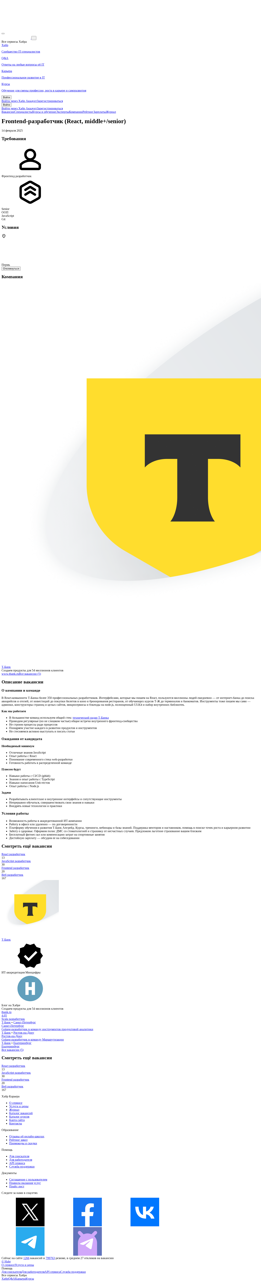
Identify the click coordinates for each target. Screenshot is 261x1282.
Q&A (11, 1278)
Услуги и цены (18, 1106)
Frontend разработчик (15, 868)
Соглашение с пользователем (28, 1179)
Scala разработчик (13, 1019)
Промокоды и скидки (23, 1143)
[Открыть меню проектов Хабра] (3, 33)
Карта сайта (17, 1120)
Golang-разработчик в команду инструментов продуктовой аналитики (47, 1029)
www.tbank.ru (10, 673)
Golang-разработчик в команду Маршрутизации (33, 1039)
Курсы (30, 1278)
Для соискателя (19, 1156)
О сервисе (15, 1102)
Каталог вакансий (21, 1113)
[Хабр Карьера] (16, 37)
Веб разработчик (12, 874)
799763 (50, 1258)
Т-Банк (6, 667)
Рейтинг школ (18, 1139)
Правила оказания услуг (25, 1183)
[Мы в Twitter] (30, 1225)
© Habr (6, 1261)
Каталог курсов (19, 1116)
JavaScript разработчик (16, 861)
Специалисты (23, 111)
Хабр (5, 1278)
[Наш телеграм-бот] (87, 1254)
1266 (26, 1258)
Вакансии (8, 111)
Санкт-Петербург (24, 1022)
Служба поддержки (22, 1166)
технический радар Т (86, 717)
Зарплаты (99, 111)
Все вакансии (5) (30, 673)
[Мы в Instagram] (202, 1225)
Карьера (20, 1278)
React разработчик (13, 854)
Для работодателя (20, 1159)
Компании (76, 111)
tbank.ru (6, 1012)
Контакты (15, 1123)
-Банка (104, 717)
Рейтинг (88, 111)
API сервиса (17, 1163)
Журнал (111, 111)
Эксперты (62, 111)
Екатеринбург (22, 1043)
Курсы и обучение (44, 111)
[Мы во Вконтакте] (144, 1225)
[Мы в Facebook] (87, 1225)
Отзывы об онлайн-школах (26, 1136)
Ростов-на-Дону (23, 1032)
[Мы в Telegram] (30, 1254)
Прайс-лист (16, 1186)
